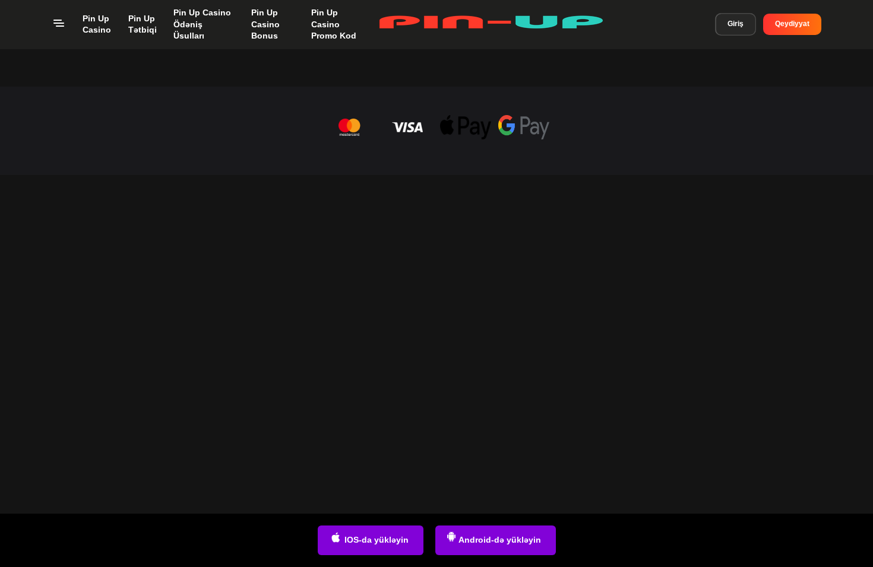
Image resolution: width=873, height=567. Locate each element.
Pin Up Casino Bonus (265, 24)
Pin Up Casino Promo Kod (333, 24)
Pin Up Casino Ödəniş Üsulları (202, 24)
